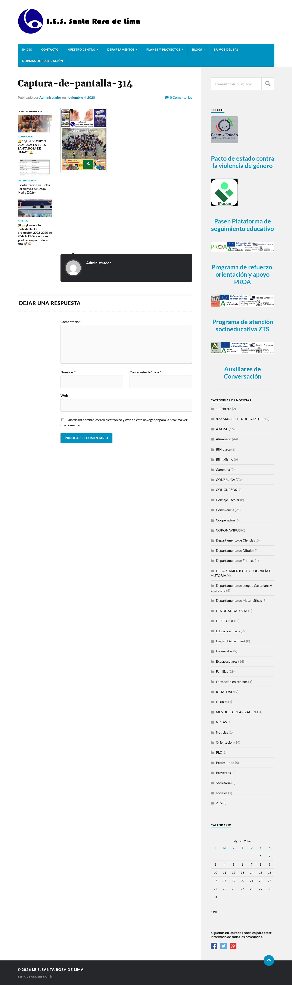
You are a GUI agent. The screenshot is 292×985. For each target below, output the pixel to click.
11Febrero (223, 409)
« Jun (214, 911)
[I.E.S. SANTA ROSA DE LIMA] (80, 32)
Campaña (223, 469)
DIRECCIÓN (225, 621)
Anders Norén (42, 976)
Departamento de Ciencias (235, 540)
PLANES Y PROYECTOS (163, 49)
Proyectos (223, 773)
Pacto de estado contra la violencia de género (242, 162)
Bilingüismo (224, 459)
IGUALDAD (225, 692)
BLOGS (197, 49)
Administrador (50, 97)
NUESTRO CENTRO (81, 49)
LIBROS (221, 702)
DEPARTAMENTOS (120, 49)
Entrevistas (224, 651)
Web (64, 395)
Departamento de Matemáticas (239, 600)
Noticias (222, 732)
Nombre (67, 372)
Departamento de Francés (235, 560)
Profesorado (225, 762)
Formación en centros (232, 682)
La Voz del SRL (226, 49)
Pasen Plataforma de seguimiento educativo (242, 224)
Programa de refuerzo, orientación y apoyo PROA (242, 274)
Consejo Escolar (227, 500)
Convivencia (225, 510)
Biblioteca (223, 449)
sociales (221, 793)
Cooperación (225, 520)
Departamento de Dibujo (234, 550)
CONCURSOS (226, 489)
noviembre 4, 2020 (80, 97)
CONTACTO (50, 49)
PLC (219, 752)
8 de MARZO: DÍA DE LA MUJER (240, 419)
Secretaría (223, 783)
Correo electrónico (145, 372)
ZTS (219, 803)
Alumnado (223, 439)
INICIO (27, 49)
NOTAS (221, 722)
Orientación (225, 742)
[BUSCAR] (267, 83)
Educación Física (228, 631)
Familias (222, 671)
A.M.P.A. (222, 429)
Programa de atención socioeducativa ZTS (242, 325)
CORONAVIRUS (228, 530)
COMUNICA (225, 479)
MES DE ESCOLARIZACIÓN (237, 712)
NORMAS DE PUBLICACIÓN (42, 61)
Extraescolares (226, 661)
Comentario (70, 321)
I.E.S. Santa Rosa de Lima (58, 969)
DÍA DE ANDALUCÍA (232, 611)
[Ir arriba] (269, 960)
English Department (230, 641)
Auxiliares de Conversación (242, 372)
